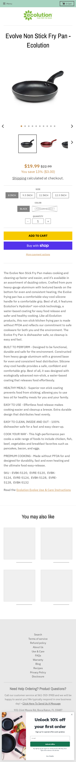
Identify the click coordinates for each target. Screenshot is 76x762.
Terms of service (38, 638)
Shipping (19, 178)
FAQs (38, 655)
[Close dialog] (71, 714)
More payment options (38, 254)
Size (38, 189)
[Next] (72, 126)
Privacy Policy (38, 672)
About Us (38, 647)
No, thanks (50, 756)
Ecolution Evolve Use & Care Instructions (43, 490)
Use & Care (38, 651)
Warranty (38, 659)
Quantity (38, 216)
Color (38, 202)
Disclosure (38, 676)
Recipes (38, 668)
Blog (38, 664)
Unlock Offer (50, 744)
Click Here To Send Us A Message (42, 703)
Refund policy (38, 643)
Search (38, 634)
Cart (69, 3)
